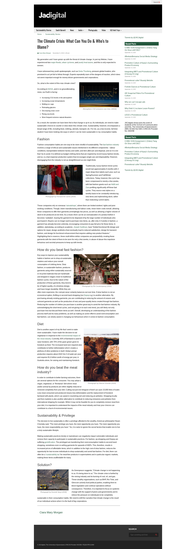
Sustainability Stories (43, 30)
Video (104, 30)
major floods (56, 62)
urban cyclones (68, 62)
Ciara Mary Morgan (45, 53)
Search (156, 2)
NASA (50, 89)
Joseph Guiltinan (80, 227)
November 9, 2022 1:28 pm (61, 53)
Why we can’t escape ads (135, 102)
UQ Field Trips (115, 30)
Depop (86, 295)
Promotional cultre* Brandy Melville (139, 80)
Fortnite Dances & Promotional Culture (140, 87)
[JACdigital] (52, 17)
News (72, 30)
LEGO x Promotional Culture (136, 115)
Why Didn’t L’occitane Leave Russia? (140, 108)
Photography (92, 30)
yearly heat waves (85, 62)
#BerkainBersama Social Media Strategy (141, 56)
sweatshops (71, 206)
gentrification (50, 442)
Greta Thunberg (84, 71)
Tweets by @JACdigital (134, 37)
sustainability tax (53, 454)
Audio (80, 30)
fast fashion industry (111, 145)
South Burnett (61, 30)
